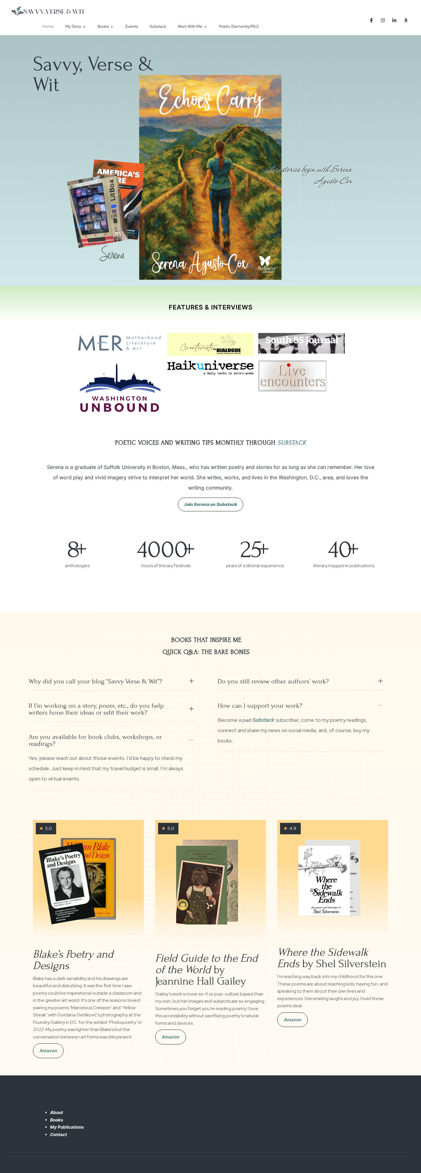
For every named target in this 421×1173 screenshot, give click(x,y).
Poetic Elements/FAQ (239, 26)
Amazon (48, 1050)
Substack (157, 26)
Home (48, 26)
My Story (73, 26)
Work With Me (190, 26)
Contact (58, 1134)
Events (131, 26)
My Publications (67, 1127)
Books (103, 26)
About (56, 1112)
